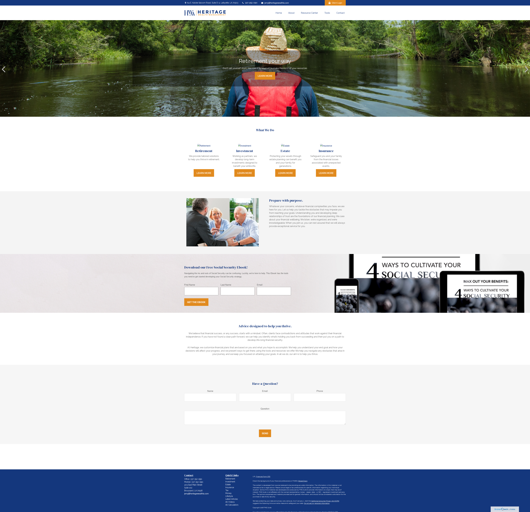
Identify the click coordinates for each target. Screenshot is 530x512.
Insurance (229, 487)
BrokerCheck (302, 481)
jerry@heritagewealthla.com (276, 2)
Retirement (230, 479)
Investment (230, 482)
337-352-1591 (251, 2)
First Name (189, 284)
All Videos (230, 502)
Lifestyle (229, 496)
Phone (319, 391)
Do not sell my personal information (317, 503)
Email (260, 284)
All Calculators (231, 505)
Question (265, 408)
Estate (228, 484)
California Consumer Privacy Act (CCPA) (325, 501)
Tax (226, 490)
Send (265, 433)
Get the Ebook (196, 302)
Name (210, 391)
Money (228, 493)
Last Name (226, 284)
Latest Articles (231, 499)
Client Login (337, 2)
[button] (278, 12)
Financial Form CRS (263, 477)
